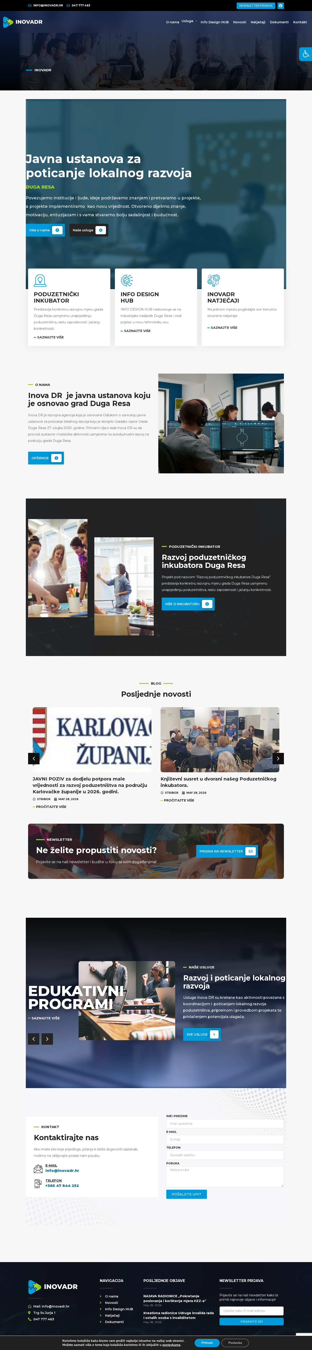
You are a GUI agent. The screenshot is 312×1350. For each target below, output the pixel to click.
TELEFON (53, 1181)
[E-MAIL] (38, 1168)
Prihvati (207, 1343)
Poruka (172, 1163)
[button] (190, 21)
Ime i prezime (177, 1116)
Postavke (235, 1343)
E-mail (171, 1132)
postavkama (171, 1345)
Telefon (173, 1147)
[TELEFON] (38, 1183)
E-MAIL (51, 1165)
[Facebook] (281, 6)
